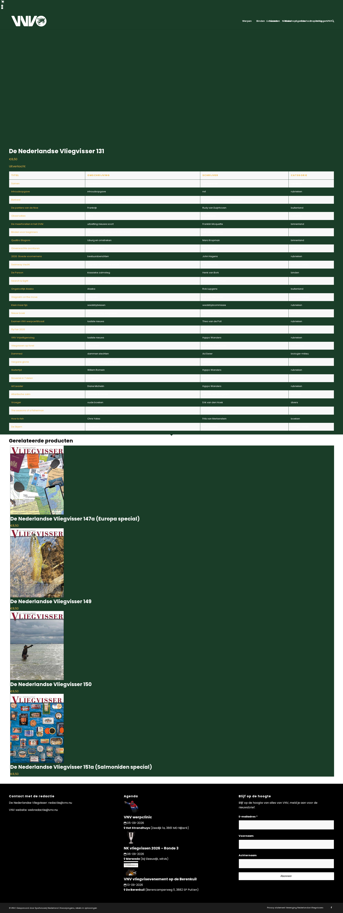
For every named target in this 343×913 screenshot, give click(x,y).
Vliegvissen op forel (22, 345)
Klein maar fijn (19, 305)
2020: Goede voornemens (26, 256)
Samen (15, 183)
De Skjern (16, 426)
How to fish (17, 418)
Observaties (18, 215)
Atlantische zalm (20, 394)
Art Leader (17, 386)
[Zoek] (331, 21)
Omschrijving (98, 175)
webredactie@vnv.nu (43, 810)
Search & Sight (19, 280)
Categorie (299, 175)
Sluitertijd (16, 370)
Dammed (16, 353)
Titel (15, 175)
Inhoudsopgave (20, 191)
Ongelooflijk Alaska (22, 289)
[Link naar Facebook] (331, 907)
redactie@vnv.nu (60, 803)
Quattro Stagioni (20, 240)
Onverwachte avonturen (25, 248)
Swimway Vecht (20, 264)
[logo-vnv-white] (29, 21)
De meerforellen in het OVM (27, 224)
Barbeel (16, 199)
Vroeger (16, 402)
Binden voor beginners (24, 232)
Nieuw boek (18, 313)
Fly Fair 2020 (18, 329)
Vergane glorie (20, 362)
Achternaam (248, 855)
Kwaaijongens (67, 908)
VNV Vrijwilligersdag (22, 337)
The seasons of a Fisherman (27, 410)
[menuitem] (247, 21)
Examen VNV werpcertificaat (27, 321)
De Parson (17, 272)
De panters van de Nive (24, 207)
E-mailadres (248, 816)
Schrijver (210, 175)
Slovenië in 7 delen (22, 378)
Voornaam (246, 836)
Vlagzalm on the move (24, 297)
